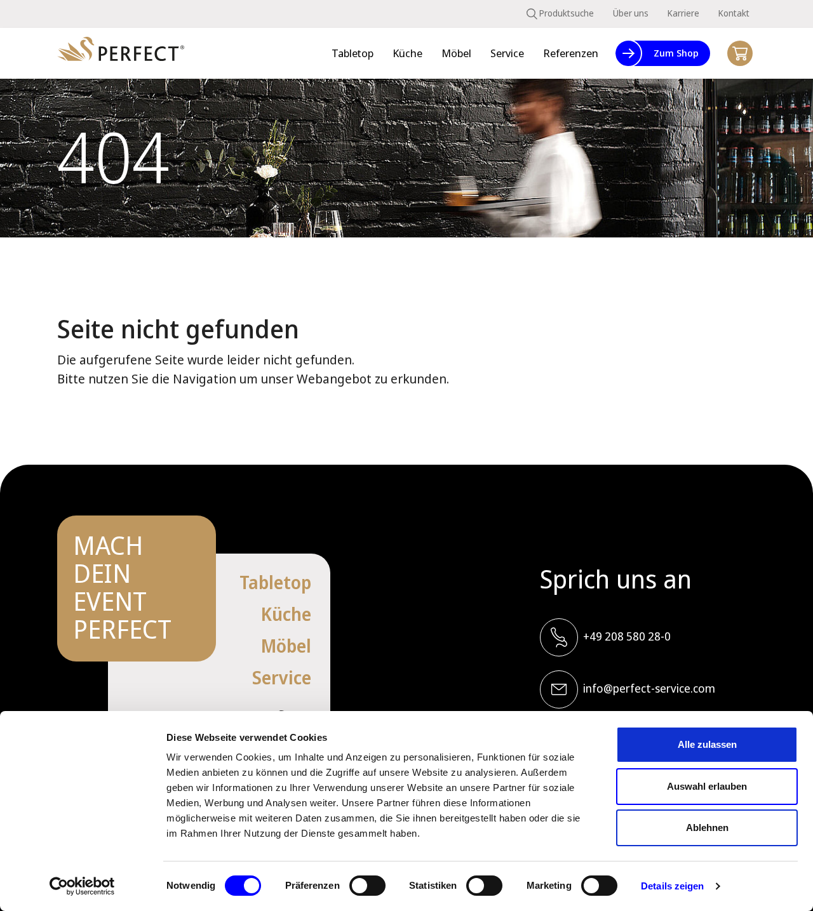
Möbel (286, 646)
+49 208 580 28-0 (627, 636)
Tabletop (275, 582)
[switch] (367, 885)
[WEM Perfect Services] (120, 54)
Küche (286, 614)
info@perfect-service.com (649, 688)
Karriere (683, 13)
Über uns (630, 13)
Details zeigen (672, 886)
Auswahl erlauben (707, 786)
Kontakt (733, 13)
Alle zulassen (707, 744)
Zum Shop (676, 52)
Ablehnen (707, 827)
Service (281, 677)
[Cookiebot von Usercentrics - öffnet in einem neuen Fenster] (82, 886)
